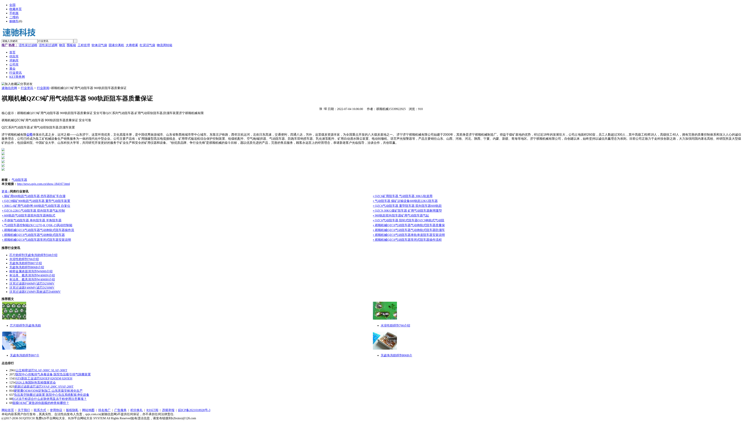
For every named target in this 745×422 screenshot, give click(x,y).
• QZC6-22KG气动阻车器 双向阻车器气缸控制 (33, 210)
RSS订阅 (152, 410)
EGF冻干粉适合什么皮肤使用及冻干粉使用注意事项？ (49, 398)
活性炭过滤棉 (28, 45)
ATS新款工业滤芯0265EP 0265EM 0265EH (44, 378)
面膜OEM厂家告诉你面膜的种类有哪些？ (40, 403)
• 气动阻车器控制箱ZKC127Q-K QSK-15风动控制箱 (37, 225)
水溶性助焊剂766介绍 (24, 259)
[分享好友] (25, 84)
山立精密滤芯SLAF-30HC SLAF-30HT (41, 370)
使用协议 (56, 410)
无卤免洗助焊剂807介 (24, 355)
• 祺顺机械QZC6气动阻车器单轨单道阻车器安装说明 (409, 235)
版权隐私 (72, 410)
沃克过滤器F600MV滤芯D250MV (32, 283)
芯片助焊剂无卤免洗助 (25, 325)
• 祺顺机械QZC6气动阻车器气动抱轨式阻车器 (33, 235)
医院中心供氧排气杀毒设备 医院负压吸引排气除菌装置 (53, 374)
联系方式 (40, 410)
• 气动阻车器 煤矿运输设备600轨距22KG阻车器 (405, 201)
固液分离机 (116, 45)
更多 (6, 191)
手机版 (14, 13)
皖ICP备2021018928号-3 (194, 410)
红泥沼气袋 (147, 45)
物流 (62, 45)
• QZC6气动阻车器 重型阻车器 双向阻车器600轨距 (407, 205)
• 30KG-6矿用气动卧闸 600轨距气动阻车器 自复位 (36, 205)
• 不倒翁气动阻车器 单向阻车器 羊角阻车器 (32, 220)
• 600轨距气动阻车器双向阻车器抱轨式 (28, 215)
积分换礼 (136, 410)
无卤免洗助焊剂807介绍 (25, 263)
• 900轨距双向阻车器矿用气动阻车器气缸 (401, 215)
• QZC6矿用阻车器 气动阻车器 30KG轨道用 (402, 196)
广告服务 (120, 410)
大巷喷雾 (132, 45)
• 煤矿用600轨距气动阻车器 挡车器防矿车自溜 (33, 196)
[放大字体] (320, 108)
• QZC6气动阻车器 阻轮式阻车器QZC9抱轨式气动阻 (408, 220)
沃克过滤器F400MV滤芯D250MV (32, 287)
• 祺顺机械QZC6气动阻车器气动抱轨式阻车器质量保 (409, 225)
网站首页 (8, 410)
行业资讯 (27, 88)
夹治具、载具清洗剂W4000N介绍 (32, 275)
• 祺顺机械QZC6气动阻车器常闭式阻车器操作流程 (407, 239)
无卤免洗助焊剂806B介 (396, 355)
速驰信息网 (9, 88)
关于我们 (24, 410)
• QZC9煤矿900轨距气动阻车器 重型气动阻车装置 (36, 201)
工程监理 (84, 45)
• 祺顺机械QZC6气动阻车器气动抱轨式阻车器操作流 (38, 230)
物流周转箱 (164, 45)
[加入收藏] (9, 84)
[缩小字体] (325, 108)
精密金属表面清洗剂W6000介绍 (31, 271)
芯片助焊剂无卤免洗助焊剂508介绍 (33, 255)
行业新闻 (43, 88)
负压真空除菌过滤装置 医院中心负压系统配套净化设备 (51, 394)
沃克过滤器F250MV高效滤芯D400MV (35, 291)
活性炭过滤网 (48, 45)
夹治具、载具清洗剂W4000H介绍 (32, 279)
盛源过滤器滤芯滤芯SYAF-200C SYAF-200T (44, 386)
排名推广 (104, 410)
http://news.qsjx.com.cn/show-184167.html (43, 183)
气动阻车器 (19, 179)
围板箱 (71, 45)
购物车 (14, 21)
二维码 (14, 17)
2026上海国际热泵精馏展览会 (36, 382)
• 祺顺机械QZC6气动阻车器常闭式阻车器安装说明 (36, 239)
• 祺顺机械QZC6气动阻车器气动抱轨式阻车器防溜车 (409, 230)
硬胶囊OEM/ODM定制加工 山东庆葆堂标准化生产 (48, 390)
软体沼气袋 (99, 45)
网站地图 (88, 410)
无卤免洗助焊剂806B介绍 (26, 267)
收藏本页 (15, 9)
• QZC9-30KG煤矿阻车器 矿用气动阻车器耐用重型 (407, 210)
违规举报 (168, 410)
